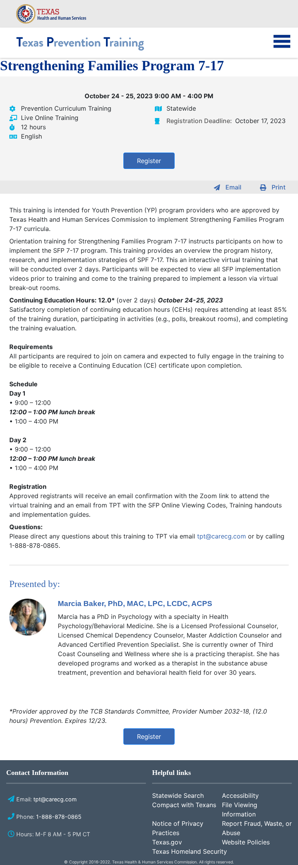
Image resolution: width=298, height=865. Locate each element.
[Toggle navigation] (277, 47)
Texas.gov (167, 842)
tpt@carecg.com (221, 536)
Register (149, 161)
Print (279, 187)
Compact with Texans (184, 805)
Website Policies (246, 842)
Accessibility (240, 795)
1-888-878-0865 (58, 816)
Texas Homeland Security (189, 851)
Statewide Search (178, 795)
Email (233, 187)
